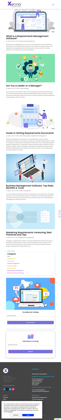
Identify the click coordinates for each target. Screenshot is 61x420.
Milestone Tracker (37, 382)
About (4, 399)
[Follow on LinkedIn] (10, 389)
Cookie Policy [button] (13, 410)
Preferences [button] (10, 411)
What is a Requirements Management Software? (27, 37)
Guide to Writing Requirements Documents (30, 133)
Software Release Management (40, 391)
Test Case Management (38, 390)
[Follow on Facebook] (4, 389)
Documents (35, 385)
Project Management (25, 136)
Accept (28, 415)
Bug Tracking (35, 383)
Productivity (10, 261)
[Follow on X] (7, 389)
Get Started (30, 322)
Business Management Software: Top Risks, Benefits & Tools (30, 187)
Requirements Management (27, 41)
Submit (30, 351)
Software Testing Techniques (15, 273)
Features (5, 397)
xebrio (9, 41)
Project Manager (24, 88)
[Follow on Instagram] (13, 389)
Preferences (15, 415)
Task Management (37, 380)
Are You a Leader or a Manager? (24, 85)
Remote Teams (11, 268)
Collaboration (11, 258)
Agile (8, 256)
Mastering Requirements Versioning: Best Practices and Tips (29, 233)
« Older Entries (10, 251)
